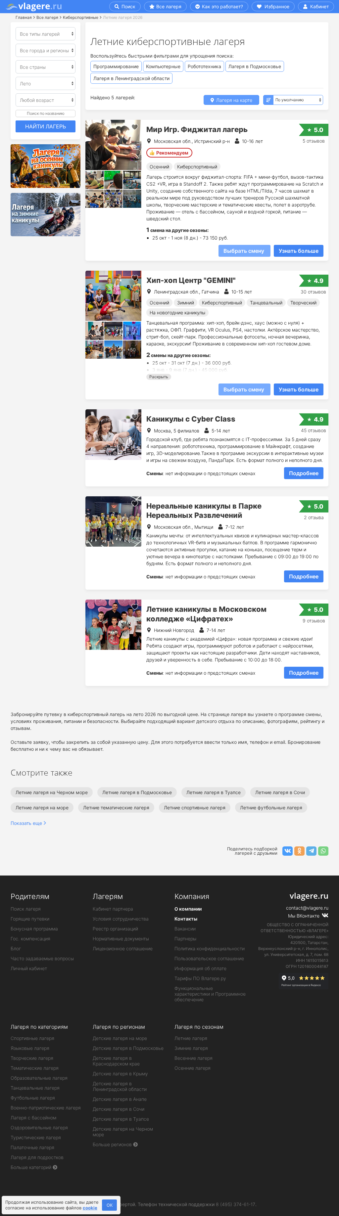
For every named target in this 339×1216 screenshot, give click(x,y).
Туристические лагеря (36, 1137)
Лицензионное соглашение (123, 948)
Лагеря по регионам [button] (119, 1026)
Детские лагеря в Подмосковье (128, 1048)
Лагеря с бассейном (33, 1117)
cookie (90, 1207)
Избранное (276, 6)
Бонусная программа (34, 928)
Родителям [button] (30, 896)
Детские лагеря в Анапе (120, 1099)
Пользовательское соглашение (209, 958)
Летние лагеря (190, 1038)
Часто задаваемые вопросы (42, 958)
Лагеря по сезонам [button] (198, 1026)
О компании (188, 909)
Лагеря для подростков (37, 1157)
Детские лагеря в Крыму (120, 1073)
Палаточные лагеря (32, 1147)
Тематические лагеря (35, 1068)
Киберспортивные (80, 17)
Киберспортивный (197, 166)
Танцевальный (266, 302)
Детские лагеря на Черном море (123, 1131)
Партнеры (185, 938)
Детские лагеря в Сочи (118, 1109)
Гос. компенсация (30, 938)
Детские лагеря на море (120, 1038)
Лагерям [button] (108, 896)
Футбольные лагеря (33, 1098)
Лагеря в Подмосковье (254, 66)
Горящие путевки (30, 919)
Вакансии (185, 928)
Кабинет (319, 6)
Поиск (127, 6)
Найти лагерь (45, 126)
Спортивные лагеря (32, 1038)
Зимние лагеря (191, 1048)
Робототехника (204, 66)
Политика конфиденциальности (209, 948)
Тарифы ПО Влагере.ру (200, 978)
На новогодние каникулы (177, 312)
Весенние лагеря (193, 1058)
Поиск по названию (46, 113)
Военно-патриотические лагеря (46, 1107)
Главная (24, 17)
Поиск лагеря (26, 909)
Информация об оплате (200, 968)
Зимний (185, 302)
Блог (16, 948)
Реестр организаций (115, 928)
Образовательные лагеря (39, 1078)
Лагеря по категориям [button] (39, 1026)
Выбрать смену (244, 251)
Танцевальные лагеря (35, 1088)
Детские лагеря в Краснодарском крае (116, 1060)
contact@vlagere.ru (307, 908)
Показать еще (26, 823)
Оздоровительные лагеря (39, 1127)
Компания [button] (191, 896)
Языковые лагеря (30, 1048)
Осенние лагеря (192, 1068)
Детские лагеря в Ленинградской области (120, 1086)
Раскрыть (158, 376)
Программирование (116, 66)
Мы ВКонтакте (304, 916)
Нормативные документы (121, 938)
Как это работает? (222, 6)
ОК (110, 1205)
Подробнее (303, 473)
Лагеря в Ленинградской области (131, 78)
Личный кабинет (29, 968)
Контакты (185, 919)
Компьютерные (163, 66)
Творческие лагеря (32, 1058)
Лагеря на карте (233, 100)
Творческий (303, 302)
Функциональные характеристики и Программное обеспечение (210, 993)
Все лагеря (168, 6)
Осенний (159, 166)
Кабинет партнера (113, 909)
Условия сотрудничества (121, 919)
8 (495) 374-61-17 (235, 1204)
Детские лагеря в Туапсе (121, 1119)
